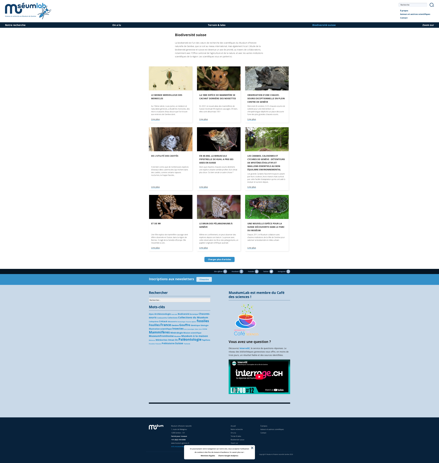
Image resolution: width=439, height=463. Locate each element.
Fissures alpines (191, 321)
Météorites (161, 339)
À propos (404, 10)
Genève (175, 325)
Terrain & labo (216, 25)
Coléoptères (153, 322)
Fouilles (154, 325)
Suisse (179, 343)
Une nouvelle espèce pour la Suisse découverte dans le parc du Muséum (266, 227)
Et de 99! (156, 223)
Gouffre (184, 325)
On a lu (116, 25)
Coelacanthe (162, 318)
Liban (196, 329)
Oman (171, 339)
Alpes (151, 314)
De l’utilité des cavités (164, 155)
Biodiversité (183, 314)
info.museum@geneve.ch (181, 446)
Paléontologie (189, 339)
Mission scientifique (192, 333)
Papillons (206, 340)
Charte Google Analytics (228, 456)
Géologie (204, 325)
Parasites (152, 344)
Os (176, 339)
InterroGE (245, 348)
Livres (204, 329)
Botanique (194, 314)
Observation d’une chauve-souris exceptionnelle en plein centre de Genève (266, 98)
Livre (200, 329)
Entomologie (181, 321)
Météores (152, 340)
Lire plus (155, 119)
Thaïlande (187, 344)
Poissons (158, 344)
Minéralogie (176, 332)
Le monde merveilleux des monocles (166, 97)
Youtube (251, 271)
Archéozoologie (162, 313)
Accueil (233, 426)
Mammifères (159, 332)
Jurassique (190, 329)
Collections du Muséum (193, 317)
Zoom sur (428, 25)
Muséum (177, 336)
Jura (185, 329)
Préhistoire (168, 343)
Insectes (178, 328)
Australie (174, 314)
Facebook (235, 271)
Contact (404, 18)
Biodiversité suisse (324, 25)
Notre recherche (15, 25)
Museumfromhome (161, 336)
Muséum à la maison (194, 336)
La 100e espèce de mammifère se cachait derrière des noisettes (217, 97)
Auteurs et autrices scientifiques (415, 14)
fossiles (203, 321)
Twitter (266, 271)
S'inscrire (204, 279)
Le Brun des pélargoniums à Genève (215, 225)
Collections (172, 318)
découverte (172, 322)
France (165, 325)
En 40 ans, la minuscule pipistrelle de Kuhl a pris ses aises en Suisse (216, 159)
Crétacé (163, 321)
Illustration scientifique (160, 329)
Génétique (195, 325)
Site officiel (218, 271)
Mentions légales (208, 456)
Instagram (282, 271)
